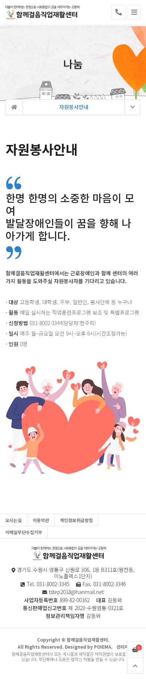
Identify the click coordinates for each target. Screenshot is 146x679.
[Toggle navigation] (134, 12)
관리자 (122, 646)
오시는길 (13, 520)
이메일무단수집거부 (23, 532)
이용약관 (41, 520)
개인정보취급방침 (76, 520)
